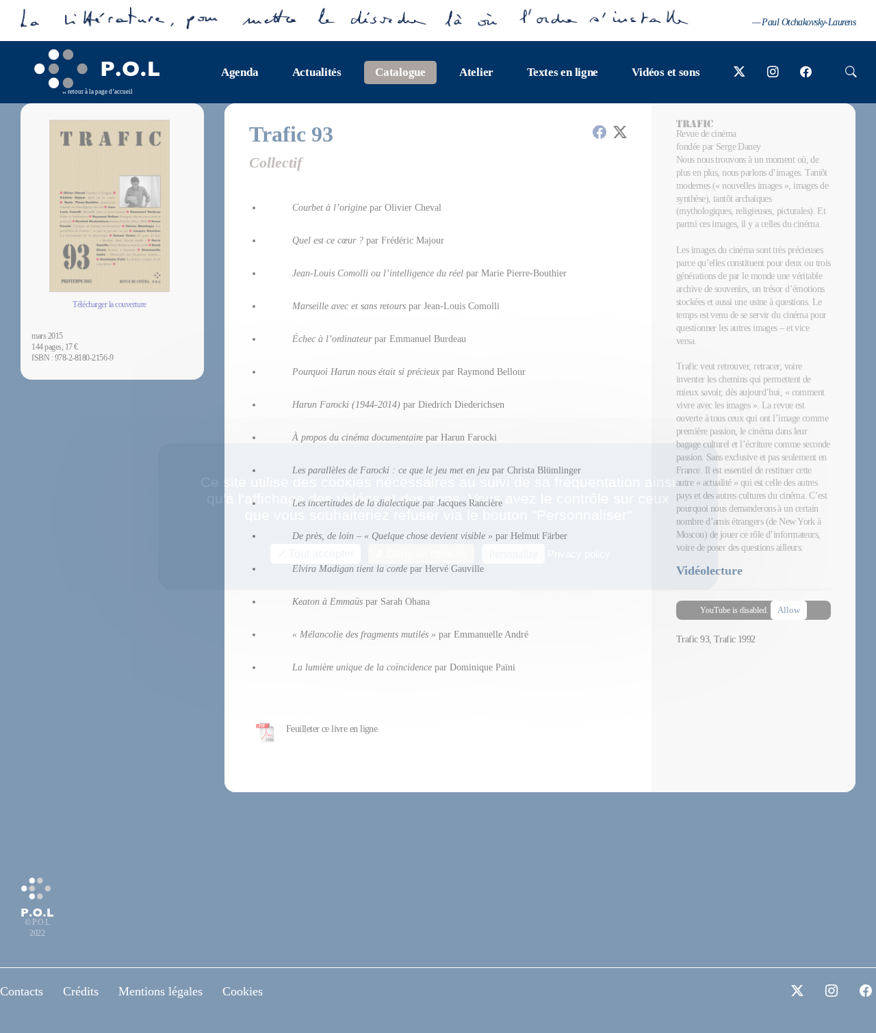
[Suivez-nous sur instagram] (773, 72)
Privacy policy (579, 554)
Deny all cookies (425, 554)
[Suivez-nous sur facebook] (806, 72)
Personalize (513, 554)
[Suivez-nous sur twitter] (739, 72)
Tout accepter (320, 554)
